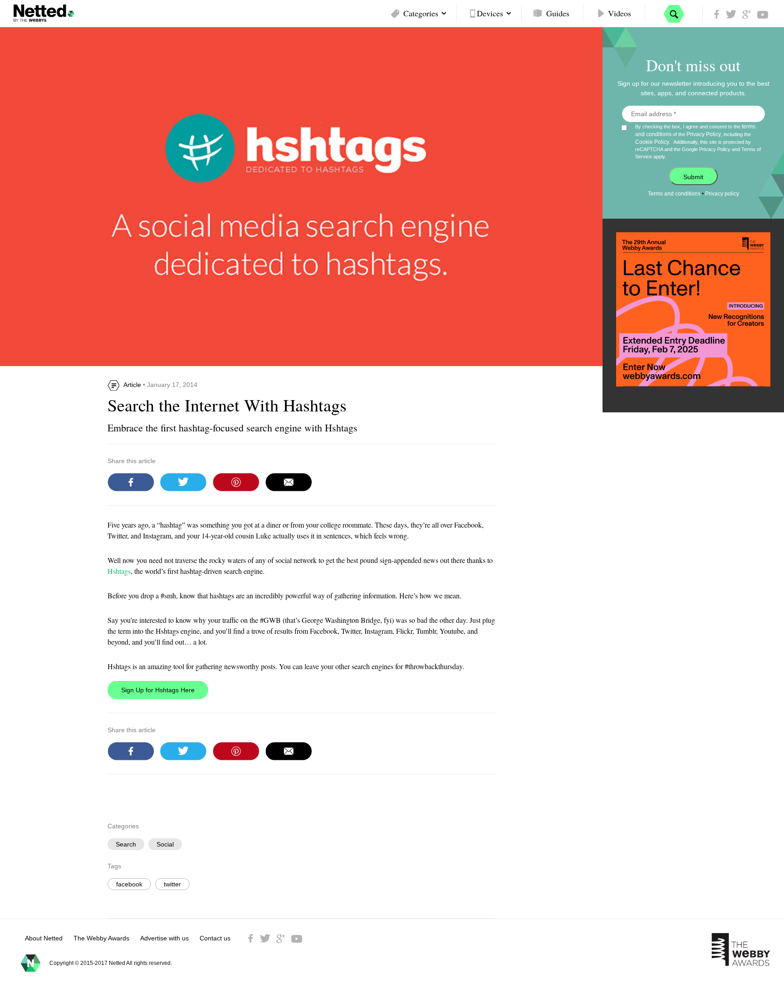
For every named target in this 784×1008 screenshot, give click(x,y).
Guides (557, 13)
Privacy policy (722, 194)
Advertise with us (164, 938)
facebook (129, 884)
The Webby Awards (101, 938)
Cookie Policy (652, 142)
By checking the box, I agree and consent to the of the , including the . (698, 141)
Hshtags (119, 571)
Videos (619, 13)
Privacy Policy (703, 134)
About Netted (44, 938)
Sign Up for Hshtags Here (158, 690)
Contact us (215, 938)
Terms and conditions (674, 194)
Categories (420, 13)
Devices (490, 13)
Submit (693, 177)
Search (126, 844)
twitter (172, 884)
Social (165, 844)
